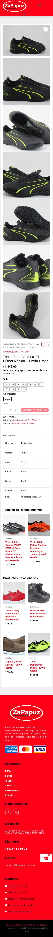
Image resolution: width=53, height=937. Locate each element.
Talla (5, 379)
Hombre (12, 344)
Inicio (5, 344)
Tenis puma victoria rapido (22, 423)
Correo (10, 858)
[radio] (6, 384)
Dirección (12, 823)
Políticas (11, 879)
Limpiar (6, 404)
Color (6, 393)
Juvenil (15, 351)
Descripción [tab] (9, 435)
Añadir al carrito (34, 410)
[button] (39, 5)
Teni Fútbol (23, 344)
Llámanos (12, 841)
